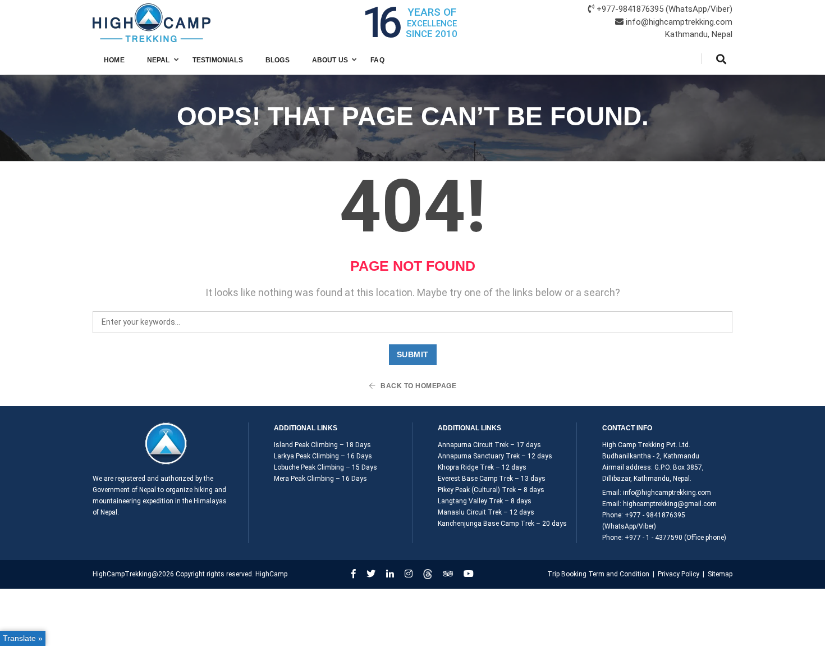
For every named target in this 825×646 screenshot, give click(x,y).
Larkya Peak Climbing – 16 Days (323, 456)
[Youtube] (469, 573)
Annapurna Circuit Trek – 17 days (489, 445)
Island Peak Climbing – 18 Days (322, 445)
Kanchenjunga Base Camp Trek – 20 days (502, 523)
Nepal (158, 60)
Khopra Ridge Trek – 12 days (482, 467)
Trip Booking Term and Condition (598, 574)
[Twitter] (370, 573)
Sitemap (720, 574)
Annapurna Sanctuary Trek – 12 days (495, 456)
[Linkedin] (390, 573)
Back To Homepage (418, 386)
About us (330, 60)
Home (114, 60)
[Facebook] (353, 573)
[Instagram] (408, 573)
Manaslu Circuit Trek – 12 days (486, 512)
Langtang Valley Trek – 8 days (484, 501)
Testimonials (217, 60)
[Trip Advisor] (448, 573)
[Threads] (427, 573)
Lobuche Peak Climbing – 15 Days (325, 467)
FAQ (377, 60)
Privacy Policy (678, 574)
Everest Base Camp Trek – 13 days (492, 479)
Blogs (277, 60)
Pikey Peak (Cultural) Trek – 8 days (491, 490)
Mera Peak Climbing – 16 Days (320, 479)
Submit (413, 354)
